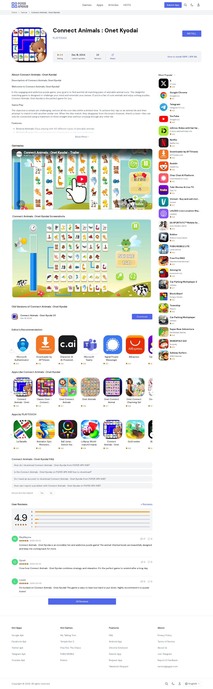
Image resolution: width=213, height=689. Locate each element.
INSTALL (191, 33)
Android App (115, 641)
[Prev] (17, 258)
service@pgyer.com (168, 666)
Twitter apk (17, 647)
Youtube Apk (18, 660)
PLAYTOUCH (60, 38)
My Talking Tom (68, 635)
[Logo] (20, 5)
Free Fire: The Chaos (70, 647)
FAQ (111, 635)
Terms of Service (166, 641)
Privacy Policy (165, 635)
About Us (162, 647)
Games (87, 5)
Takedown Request (118, 666)
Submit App (173, 5)
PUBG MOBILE (67, 654)
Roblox (63, 660)
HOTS (127, 5)
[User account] (198, 5)
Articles (113, 5)
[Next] (146, 258)
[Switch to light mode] (192, 5)
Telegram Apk (19, 654)
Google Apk (18, 635)
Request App (115, 660)
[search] (185, 5)
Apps (100, 5)
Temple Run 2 (67, 641)
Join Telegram (165, 654)
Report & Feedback (168, 660)
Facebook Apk (19, 641)
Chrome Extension (118, 647)
